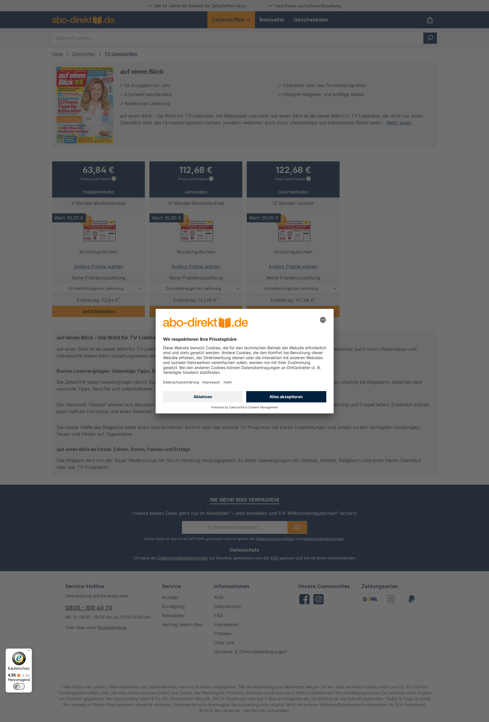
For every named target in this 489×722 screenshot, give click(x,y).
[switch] (19, 686)
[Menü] (28, 652)
